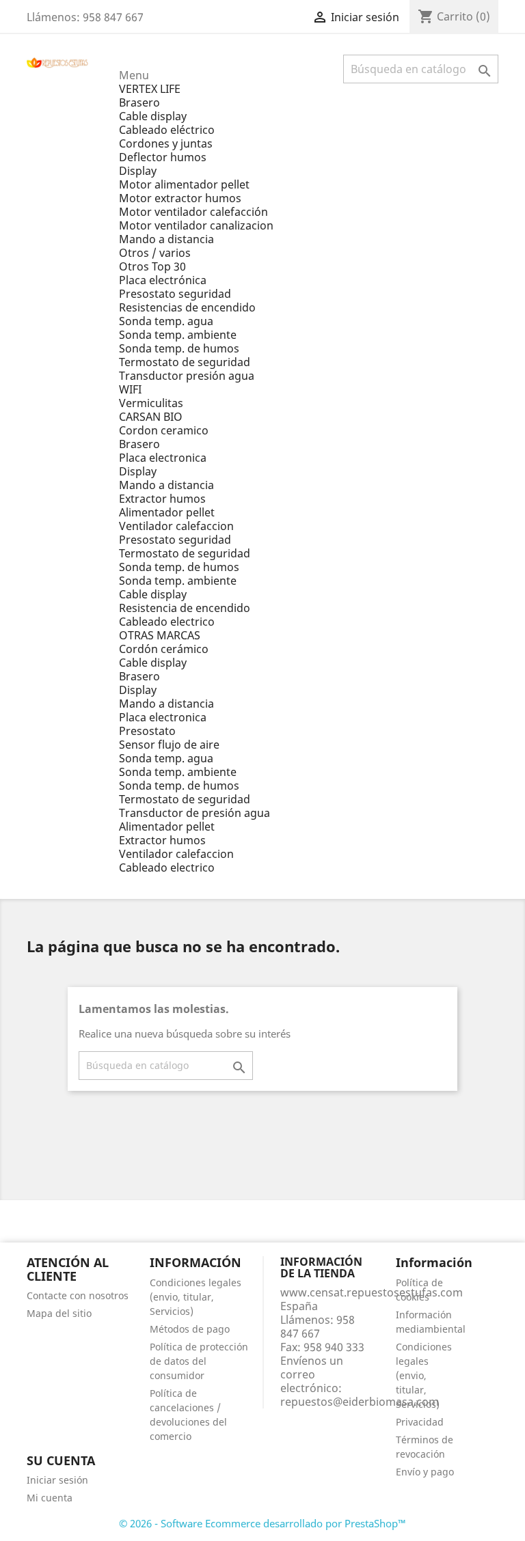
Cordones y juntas (166, 143)
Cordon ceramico (163, 430)
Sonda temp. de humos (179, 348)
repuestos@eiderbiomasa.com (359, 1401)
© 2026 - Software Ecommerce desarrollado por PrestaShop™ (262, 1523)
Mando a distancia (166, 239)
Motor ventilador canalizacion (196, 225)
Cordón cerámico (163, 648)
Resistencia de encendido (184, 607)
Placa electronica (162, 457)
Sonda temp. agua (166, 321)
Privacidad (420, 1421)
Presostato (147, 730)
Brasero (139, 102)
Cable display (153, 116)
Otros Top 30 (152, 266)
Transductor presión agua (186, 375)
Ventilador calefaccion (176, 525)
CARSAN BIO (151, 416)
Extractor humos (162, 498)
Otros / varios (155, 252)
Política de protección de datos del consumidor (199, 1361)
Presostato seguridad (175, 293)
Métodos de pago (190, 1328)
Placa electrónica (162, 280)
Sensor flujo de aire (169, 744)
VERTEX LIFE (149, 88)
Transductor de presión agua (194, 812)
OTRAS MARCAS (159, 635)
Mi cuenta (49, 1497)
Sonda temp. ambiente (178, 334)
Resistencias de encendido (187, 307)
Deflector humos (162, 157)
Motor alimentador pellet (184, 184)
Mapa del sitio (59, 1313)
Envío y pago (425, 1471)
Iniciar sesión (57, 1479)
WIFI (130, 389)
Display (138, 170)
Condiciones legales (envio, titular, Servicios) (195, 1297)
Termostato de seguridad (184, 362)
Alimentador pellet (167, 512)
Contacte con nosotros (78, 1295)
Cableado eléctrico (167, 129)
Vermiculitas (151, 403)
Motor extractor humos (180, 198)
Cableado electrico (167, 621)
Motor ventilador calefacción (193, 211)
